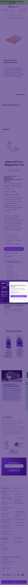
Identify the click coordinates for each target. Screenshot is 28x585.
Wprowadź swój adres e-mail (14, 292)
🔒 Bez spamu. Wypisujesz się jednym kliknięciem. (18, 298)
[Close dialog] (27, 282)
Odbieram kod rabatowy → (19, 296)
